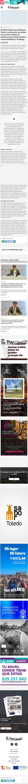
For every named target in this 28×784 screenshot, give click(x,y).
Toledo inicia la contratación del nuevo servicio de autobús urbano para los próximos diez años (12, 321)
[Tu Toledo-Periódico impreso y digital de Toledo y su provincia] (14, 7)
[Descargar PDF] (14, 479)
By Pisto (14, 763)
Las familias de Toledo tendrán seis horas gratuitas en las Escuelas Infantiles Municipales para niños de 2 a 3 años (13, 285)
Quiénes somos (14, 749)
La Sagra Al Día (14, 753)
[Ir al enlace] (12, 744)
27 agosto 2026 (6, 297)
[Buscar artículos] (26, 7)
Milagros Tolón (13, 56)
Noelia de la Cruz (5, 51)
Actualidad (4, 42)
